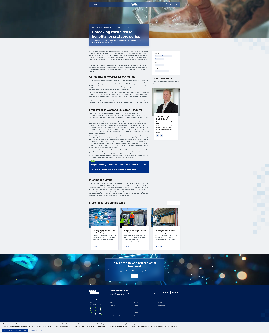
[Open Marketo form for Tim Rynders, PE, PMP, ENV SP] (157, 135)
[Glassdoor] (90, 313)
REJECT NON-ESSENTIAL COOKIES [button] (21, 330)
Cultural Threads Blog (139, 309)
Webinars (160, 309)
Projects (112, 312)
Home (93, 27)
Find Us (136, 312)
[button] (268, 323)
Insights (160, 302)
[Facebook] (90, 309)
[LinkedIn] (95, 313)
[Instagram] (95, 309)
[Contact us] (173, 4)
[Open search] (176, 4)
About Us (136, 302)
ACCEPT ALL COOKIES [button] (7, 330)
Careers (136, 305)
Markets (112, 302)
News (135, 316)
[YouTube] (100, 313)
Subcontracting (161, 305)
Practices (112, 305)
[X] (100, 309)
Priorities (112, 309)
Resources (99, 27)
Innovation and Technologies (117, 316)
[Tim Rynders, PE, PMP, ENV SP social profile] (161, 135)
